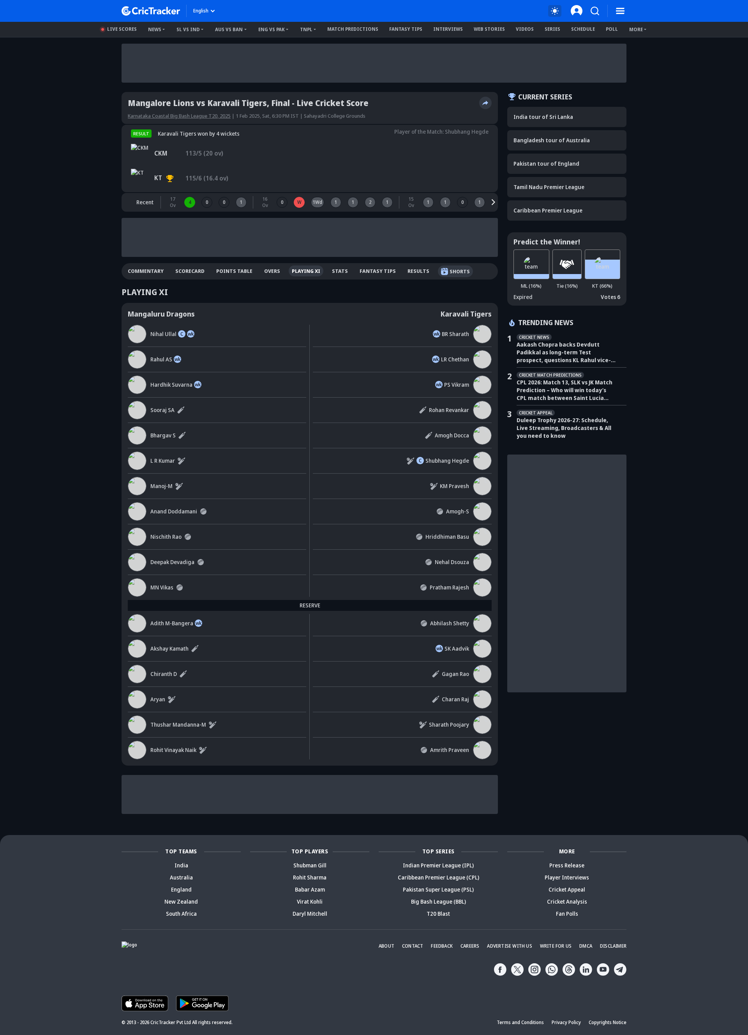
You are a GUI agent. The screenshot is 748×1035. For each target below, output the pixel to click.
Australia (181, 877)
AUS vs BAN (229, 29)
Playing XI (306, 270)
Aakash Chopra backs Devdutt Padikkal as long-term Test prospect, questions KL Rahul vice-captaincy (564, 352)
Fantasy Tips (405, 29)
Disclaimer (613, 946)
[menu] (620, 11)
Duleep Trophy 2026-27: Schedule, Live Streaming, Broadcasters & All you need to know (564, 427)
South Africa (181, 913)
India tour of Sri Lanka (543, 116)
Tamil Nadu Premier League (548, 187)
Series (552, 29)
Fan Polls (567, 913)
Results (418, 270)
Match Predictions (352, 29)
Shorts (460, 271)
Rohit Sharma (309, 877)
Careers (469, 946)
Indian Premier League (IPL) (438, 865)
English (200, 10)
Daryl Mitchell (310, 913)
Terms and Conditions (520, 1022)
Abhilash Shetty (449, 623)
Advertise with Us (509, 946)
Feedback (442, 946)
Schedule (583, 29)
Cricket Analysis (567, 901)
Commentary (146, 270)
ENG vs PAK (271, 29)
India (181, 865)
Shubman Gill (309, 865)
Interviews (448, 29)
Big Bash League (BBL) (438, 901)
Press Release (566, 865)
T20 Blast (438, 913)
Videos (525, 29)
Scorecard (190, 270)
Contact (412, 946)
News (154, 29)
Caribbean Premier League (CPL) (438, 877)
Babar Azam (310, 889)
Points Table (234, 270)
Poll (612, 29)
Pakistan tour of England (546, 163)
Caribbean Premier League (547, 210)
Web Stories (489, 29)
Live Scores (122, 29)
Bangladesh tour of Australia (551, 140)
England (181, 889)
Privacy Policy (566, 1022)
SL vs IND (188, 29)
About (386, 946)
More (636, 29)
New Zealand (181, 901)
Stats (340, 270)
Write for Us (556, 946)
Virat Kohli (310, 901)
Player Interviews (567, 877)
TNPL (306, 29)
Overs (272, 270)
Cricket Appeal (567, 889)
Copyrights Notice (607, 1022)
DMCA (585, 946)
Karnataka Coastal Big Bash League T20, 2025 (179, 115)
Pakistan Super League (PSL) (438, 889)
